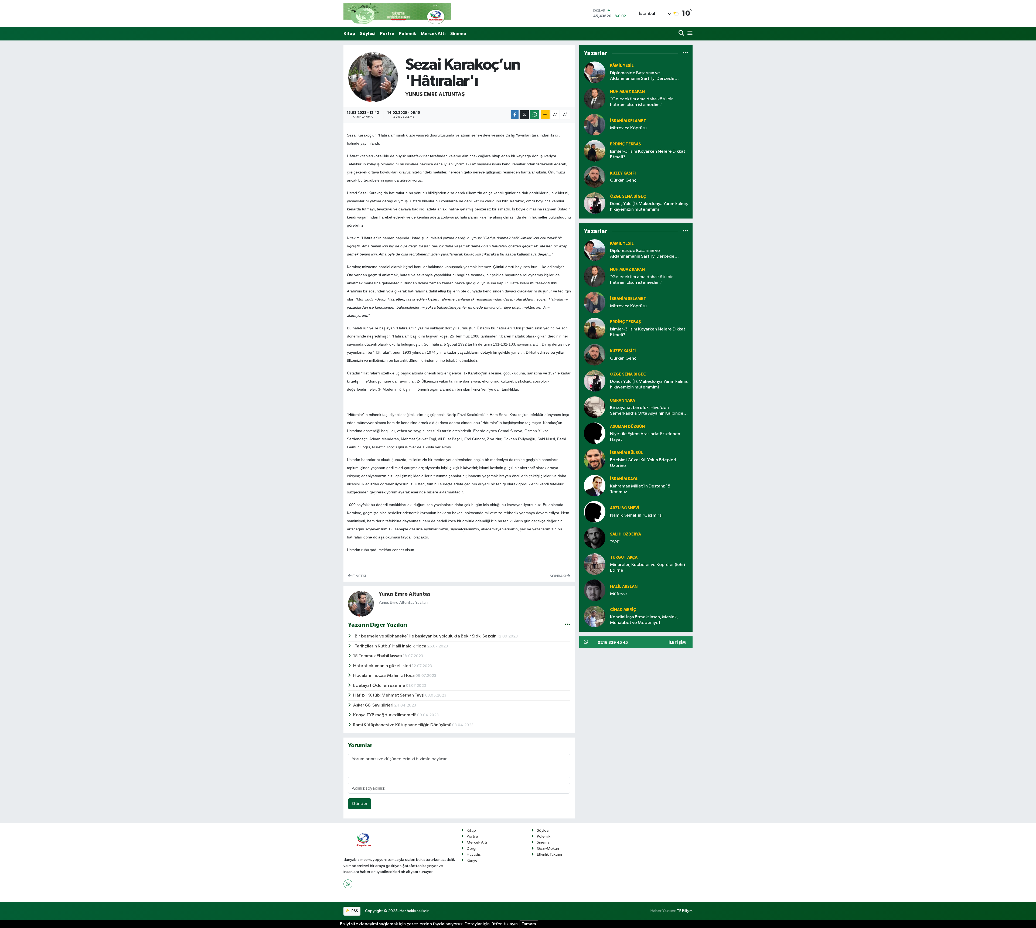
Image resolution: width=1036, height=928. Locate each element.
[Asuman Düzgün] (594, 433)
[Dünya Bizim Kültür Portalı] (397, 13)
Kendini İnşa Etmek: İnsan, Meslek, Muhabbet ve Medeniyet (644, 620)
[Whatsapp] (347, 883)
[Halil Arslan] (594, 590)
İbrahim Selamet (628, 121)
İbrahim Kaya (624, 479)
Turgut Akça (624, 557)
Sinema (458, 33)
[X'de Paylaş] (524, 114)
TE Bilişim (685, 911)
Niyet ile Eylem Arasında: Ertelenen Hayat (645, 437)
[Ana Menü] (689, 33)
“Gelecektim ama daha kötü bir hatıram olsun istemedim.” (641, 102)
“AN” (615, 541)
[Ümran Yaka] (594, 407)
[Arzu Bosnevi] (594, 511)
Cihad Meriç (623, 610)
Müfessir (618, 594)
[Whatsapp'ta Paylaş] (534, 114)
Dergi (471, 849)
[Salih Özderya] (594, 537)
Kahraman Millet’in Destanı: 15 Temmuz (640, 489)
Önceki (359, 576)
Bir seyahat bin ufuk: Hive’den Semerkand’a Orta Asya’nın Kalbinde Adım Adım (646, 411)
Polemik (407, 33)
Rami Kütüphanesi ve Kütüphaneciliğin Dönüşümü (402, 725)
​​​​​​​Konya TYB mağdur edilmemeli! (385, 715)
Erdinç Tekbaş (625, 144)
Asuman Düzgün (627, 427)
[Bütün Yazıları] (567, 624)
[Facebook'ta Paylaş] (515, 114)
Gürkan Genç (623, 180)
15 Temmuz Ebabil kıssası (378, 656)
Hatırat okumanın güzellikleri (382, 666)
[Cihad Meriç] (594, 616)
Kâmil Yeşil (622, 66)
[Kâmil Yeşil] (594, 72)
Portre (387, 33)
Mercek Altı (433, 33)
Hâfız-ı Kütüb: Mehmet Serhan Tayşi (389, 695)
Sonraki (558, 576)
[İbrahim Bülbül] (594, 459)
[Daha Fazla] (545, 114)
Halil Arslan (624, 587)
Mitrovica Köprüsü (628, 128)
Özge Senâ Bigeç (628, 197)
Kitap (349, 33)
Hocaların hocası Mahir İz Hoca (384, 675)
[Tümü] (685, 53)
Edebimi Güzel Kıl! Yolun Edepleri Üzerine (643, 463)
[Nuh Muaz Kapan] (594, 98)
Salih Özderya (625, 534)
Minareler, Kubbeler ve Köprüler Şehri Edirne (647, 567)
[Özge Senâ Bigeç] (594, 203)
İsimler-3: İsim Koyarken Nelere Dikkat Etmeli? (647, 154)
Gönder (360, 803)
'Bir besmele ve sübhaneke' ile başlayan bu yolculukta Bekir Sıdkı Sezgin (425, 636)
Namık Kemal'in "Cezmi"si (636, 515)
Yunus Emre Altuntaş (435, 94)
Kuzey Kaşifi (623, 173)
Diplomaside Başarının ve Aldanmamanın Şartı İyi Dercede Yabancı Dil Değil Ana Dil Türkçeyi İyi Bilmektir (645, 76)
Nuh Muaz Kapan (627, 92)
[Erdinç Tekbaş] (594, 150)
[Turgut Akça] (594, 564)
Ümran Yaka (622, 400)
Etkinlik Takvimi (549, 854)
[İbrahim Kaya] (594, 485)
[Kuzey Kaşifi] (594, 177)
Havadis (474, 854)
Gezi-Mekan (548, 849)
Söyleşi (367, 33)
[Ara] (682, 33)
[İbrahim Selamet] (594, 124)
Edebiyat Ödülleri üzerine (379, 685)
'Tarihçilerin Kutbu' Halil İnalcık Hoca (390, 646)
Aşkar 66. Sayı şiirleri (373, 705)
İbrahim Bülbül (626, 453)
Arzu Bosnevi (624, 508)
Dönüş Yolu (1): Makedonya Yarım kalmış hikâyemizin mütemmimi (649, 207)
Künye (472, 860)
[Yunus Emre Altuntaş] (373, 77)
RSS (354, 911)
